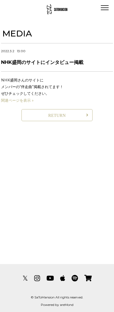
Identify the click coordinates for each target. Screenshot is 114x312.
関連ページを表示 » (17, 100)
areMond (66, 305)
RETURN (57, 115)
